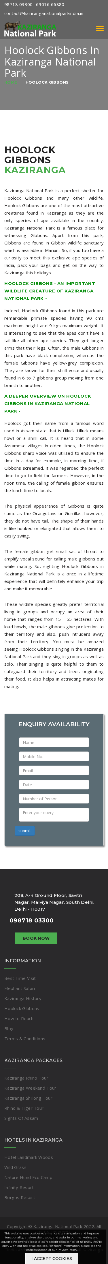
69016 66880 (50, 4)
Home (10, 82)
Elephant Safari (19, 988)
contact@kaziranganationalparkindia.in (44, 13)
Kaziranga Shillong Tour (28, 1098)
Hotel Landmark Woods (28, 1157)
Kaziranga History (22, 998)
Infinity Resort (19, 1187)
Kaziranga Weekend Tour (30, 1088)
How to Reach (19, 1018)
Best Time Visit (20, 978)
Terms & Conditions (24, 1038)
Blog (9, 1028)
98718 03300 (18, 4)
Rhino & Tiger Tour (23, 1108)
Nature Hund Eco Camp (28, 1177)
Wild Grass (15, 1167)
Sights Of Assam (21, 1118)
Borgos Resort (19, 1197)
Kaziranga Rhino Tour (26, 1078)
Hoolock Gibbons (47, 82)
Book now (36, 938)
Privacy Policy (67, 1250)
